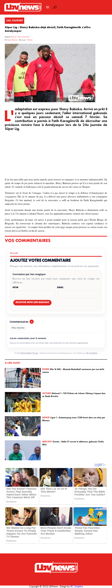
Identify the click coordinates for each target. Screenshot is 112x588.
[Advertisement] (56, 154)
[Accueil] (56, 568)
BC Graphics (91, 353)
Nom (15, 287)
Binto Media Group (29, 353)
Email (60, 287)
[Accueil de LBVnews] (22, 12)
